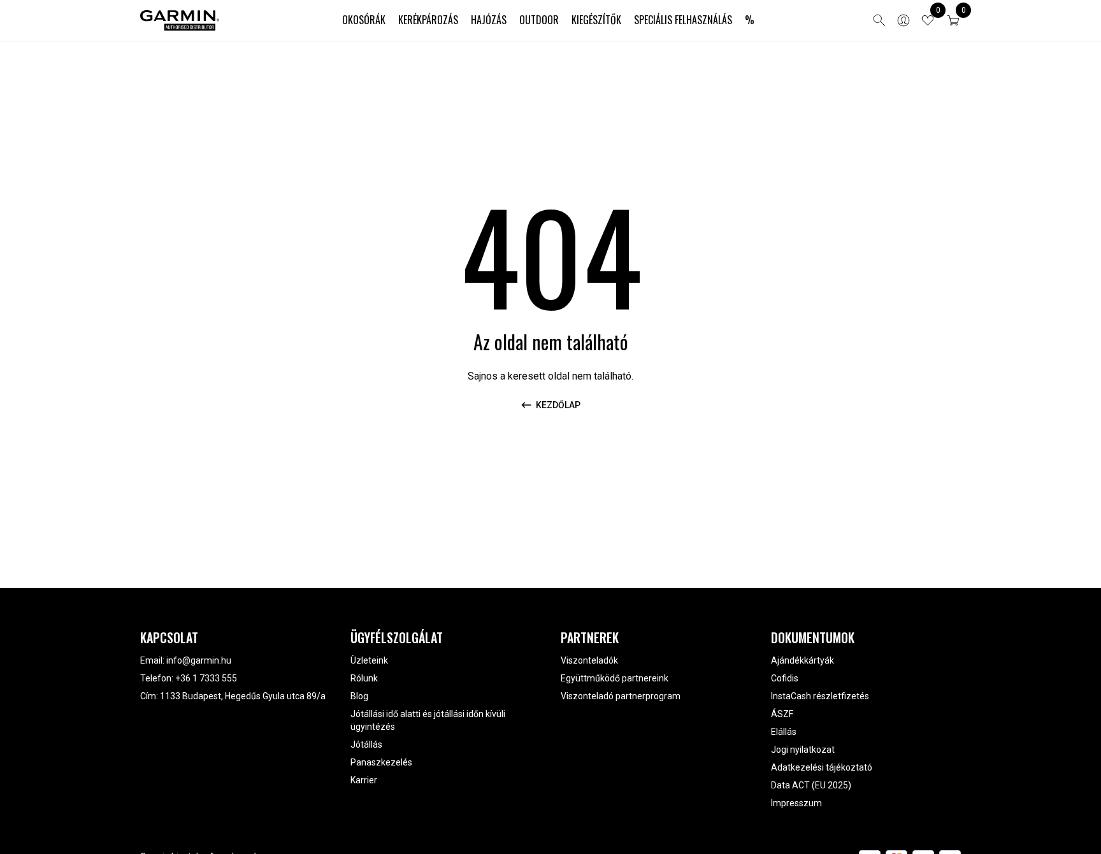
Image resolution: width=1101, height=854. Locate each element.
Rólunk (364, 678)
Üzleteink (369, 660)
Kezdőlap (558, 405)
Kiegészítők (596, 19)
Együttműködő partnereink (614, 678)
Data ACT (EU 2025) (811, 785)
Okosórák (363, 19)
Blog (359, 696)
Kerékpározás (428, 19)
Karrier (363, 780)
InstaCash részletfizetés (820, 696)
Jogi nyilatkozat (803, 749)
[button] (953, 20)
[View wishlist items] (927, 20)
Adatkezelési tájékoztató (821, 767)
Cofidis (784, 678)
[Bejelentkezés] (903, 20)
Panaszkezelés (381, 762)
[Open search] (879, 20)
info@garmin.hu (198, 660)
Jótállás (366, 744)
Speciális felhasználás (683, 19)
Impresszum (796, 803)
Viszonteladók (589, 660)
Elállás (783, 732)
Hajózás (489, 19)
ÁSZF (782, 714)
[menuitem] (363, 20)
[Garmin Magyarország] (179, 20)
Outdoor (539, 19)
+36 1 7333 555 (206, 678)
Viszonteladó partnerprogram (620, 696)
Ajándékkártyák (802, 660)
